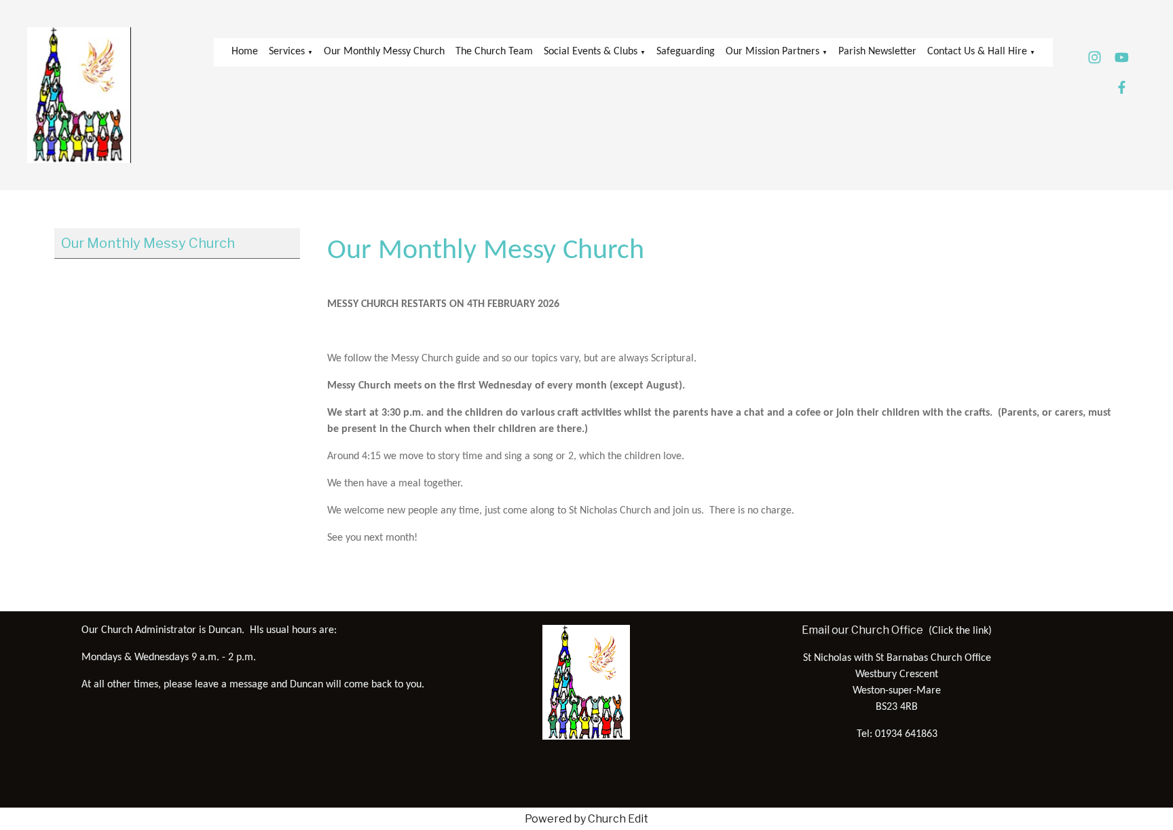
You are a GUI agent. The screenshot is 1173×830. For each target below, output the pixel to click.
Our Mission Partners (772, 51)
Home (244, 51)
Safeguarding (685, 51)
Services (287, 51)
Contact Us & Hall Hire (977, 51)
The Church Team (494, 51)
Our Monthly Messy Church (384, 51)
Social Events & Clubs (590, 51)
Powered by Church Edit (586, 818)
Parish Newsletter (877, 51)
